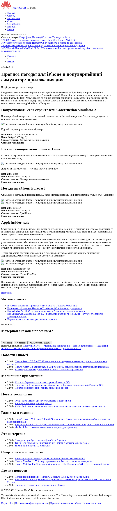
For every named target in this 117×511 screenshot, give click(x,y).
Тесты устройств (61, 37)
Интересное (13, 18)
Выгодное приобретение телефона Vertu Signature (40, 440)
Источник (6, 292)
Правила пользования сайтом (65, 503)
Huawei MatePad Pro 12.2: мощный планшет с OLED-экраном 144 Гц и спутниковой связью (62, 464)
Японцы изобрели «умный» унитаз (33, 403)
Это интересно (22, 348)
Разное (10, 29)
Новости (11, 26)
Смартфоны (13, 24)
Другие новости (71, 348)
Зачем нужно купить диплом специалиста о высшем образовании (49, 369)
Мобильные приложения (58, 345)
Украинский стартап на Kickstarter (32, 445)
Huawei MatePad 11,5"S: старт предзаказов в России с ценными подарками (46, 311)
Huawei (11, 13)
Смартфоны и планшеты (46, 348)
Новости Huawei (33, 345)
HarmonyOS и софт (42, 37)
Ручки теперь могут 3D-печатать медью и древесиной (43, 400)
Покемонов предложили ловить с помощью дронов (41, 387)
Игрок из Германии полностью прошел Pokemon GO (42, 382)
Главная (11, 56)
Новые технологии (84, 345)
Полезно (7, 343)
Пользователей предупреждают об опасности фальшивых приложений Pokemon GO (59, 385)
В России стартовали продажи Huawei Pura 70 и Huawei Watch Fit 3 (42, 305)
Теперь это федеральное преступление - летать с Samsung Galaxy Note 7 (52, 443)
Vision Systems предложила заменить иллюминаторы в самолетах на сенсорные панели (60, 406)
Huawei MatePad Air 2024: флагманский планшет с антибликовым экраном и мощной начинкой (64, 424)
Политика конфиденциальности (32, 503)
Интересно (20, 343)
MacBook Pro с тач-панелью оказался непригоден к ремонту (46, 427)
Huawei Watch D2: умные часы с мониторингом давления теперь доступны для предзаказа (62, 367)
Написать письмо (92, 503)
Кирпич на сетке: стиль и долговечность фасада (32, 319)
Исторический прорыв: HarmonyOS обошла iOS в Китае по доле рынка (44, 308)
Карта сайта (7, 503)
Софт (10, 21)
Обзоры (11, 15)
